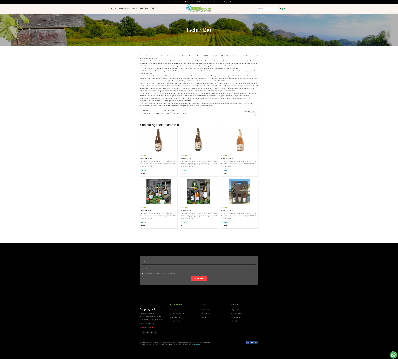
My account (235, 310)
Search (204, 317)
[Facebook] (143, 332)
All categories (206, 313)
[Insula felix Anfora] (158, 139)
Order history (236, 317)
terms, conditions (155, 273)
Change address (237, 313)
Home (113, 9)
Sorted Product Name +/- (152, 113)
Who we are (124, 9)
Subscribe (199, 278)
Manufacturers (148, 9)
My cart (234, 321)
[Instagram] (155, 332)
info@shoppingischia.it (147, 327)
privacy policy (170, 273)
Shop (134, 9)
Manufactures (206, 310)
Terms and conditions (178, 313)
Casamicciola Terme (184, 342)
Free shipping (176, 317)
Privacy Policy (176, 321)
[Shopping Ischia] (199, 8)
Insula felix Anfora (146, 158)
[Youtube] (151, 332)
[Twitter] (147, 332)
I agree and (159, 273)
